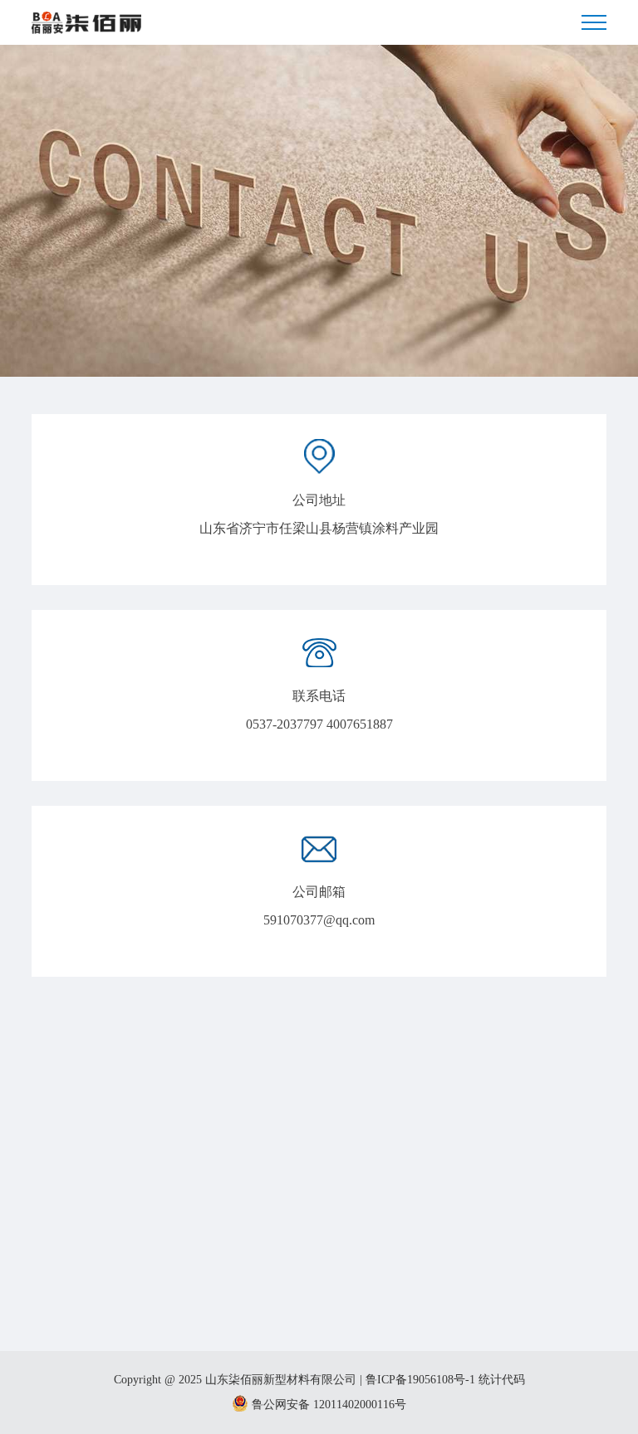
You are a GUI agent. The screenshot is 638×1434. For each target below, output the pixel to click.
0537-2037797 (284, 724)
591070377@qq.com (319, 920)
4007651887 (359, 724)
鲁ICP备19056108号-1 (420, 1379)
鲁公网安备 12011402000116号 (327, 1404)
